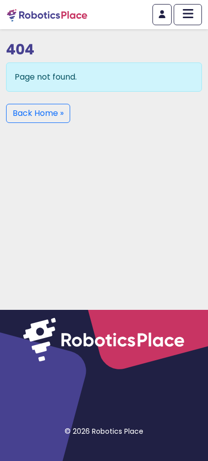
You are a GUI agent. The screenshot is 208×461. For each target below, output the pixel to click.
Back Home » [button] (38, 113)
